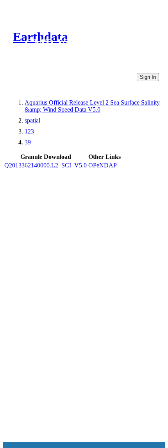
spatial (32, 120)
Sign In (148, 77)
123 (29, 131)
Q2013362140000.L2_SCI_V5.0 (45, 165)
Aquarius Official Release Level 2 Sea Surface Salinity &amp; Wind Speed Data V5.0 (92, 106)
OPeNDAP (102, 165)
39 (28, 142)
